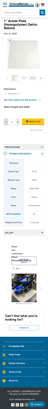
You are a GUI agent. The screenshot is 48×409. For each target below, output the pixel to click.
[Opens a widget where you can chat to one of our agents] (36, 404)
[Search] (42, 12)
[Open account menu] (37, 4)
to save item (36, 130)
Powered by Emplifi (25, 303)
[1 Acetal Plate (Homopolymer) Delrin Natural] (15, 78)
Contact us (24, 327)
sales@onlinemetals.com (25, 399)
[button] (43, 5)
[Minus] (6, 122)
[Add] (18, 122)
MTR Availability (14, 214)
